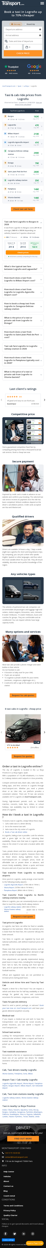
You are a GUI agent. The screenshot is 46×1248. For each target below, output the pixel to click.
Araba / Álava (7, 1110)
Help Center (9, 1171)
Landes (5, 1116)
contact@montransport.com (16, 1157)
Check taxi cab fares (23, 209)
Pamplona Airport (10, 890)
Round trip (31, 24)
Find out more (23, 1138)
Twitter (15, 1234)
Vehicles (7, 1176)
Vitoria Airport (9, 887)
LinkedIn (24, 1234)
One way (17, 24)
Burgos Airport (14, 1086)
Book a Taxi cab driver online (16, 832)
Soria (25, 1073)
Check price (23, 53)
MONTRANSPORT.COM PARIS (16, 1148)
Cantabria (12, 1112)
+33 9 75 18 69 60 (12, 1153)
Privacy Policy (10, 1210)
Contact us (8, 1186)
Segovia (29, 1114)
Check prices (23, 252)
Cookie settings (8, 1240)
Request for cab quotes (23, 695)
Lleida (37, 1116)
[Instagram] (33, 1234)
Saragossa (21, 1112)
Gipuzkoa (24, 1110)
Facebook (5, 1234)
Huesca (22, 1114)
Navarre (16, 1110)
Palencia (5, 1114)
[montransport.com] (13, 3)
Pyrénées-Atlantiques (34, 1112)
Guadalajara (14, 1114)
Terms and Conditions (13, 1205)
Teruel (25, 1116)
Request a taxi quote (23, 916)
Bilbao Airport (26, 1086)
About (6, 1181)
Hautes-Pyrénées (15, 1116)
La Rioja (26, 86)
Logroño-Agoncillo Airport (13, 885)
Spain (19, 86)
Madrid (31, 1116)
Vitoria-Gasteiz (7, 1073)
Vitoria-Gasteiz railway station (12, 910)
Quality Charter (10, 1215)
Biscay (35, 1110)
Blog (6, 1191)
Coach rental (9, 1196)
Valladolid (37, 1114)
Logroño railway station (12, 907)
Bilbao (30, 1073)
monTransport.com (8, 86)
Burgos (5, 1112)
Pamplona (18, 1073)
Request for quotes (23, 756)
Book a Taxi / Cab (35, 1243)
